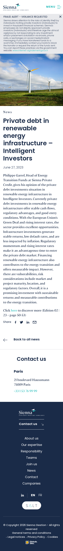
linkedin (28, 322)
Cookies (52, 537)
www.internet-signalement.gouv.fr (30, 51)
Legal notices (16, 537)
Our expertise (31, 445)
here (14, 310)
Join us (31, 464)
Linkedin (22, 495)
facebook (15, 322)
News (31, 471)
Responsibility (31, 451)
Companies (31, 483)
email (34, 322)
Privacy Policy (36, 537)
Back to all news (27, 339)
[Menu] (54, 6)
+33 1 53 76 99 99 (25, 391)
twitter (21, 322)
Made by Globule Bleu (31, 542)
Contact (31, 477)
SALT (31, 505)
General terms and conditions (31, 533)
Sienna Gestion (16, 6)
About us (31, 438)
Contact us (28, 424)
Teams (31, 458)
